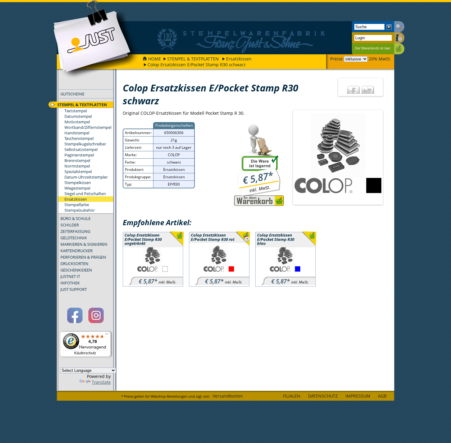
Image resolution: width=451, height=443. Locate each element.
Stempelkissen (77, 182)
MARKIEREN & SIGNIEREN (83, 244)
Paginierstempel (79, 155)
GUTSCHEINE (72, 94)
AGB (382, 396)
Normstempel (77, 166)
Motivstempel (77, 122)
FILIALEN (291, 396)
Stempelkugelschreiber (85, 144)
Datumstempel (78, 116)
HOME (154, 59)
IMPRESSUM (357, 396)
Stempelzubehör (79, 210)
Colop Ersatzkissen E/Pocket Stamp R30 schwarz (197, 64)
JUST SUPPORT (73, 289)
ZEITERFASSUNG (75, 231)
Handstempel (76, 133)
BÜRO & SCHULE (75, 218)
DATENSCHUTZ (323, 396)
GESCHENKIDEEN (76, 270)
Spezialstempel (78, 171)
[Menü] (106, 335)
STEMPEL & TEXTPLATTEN (193, 59)
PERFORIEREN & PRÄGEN (83, 257)
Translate (101, 382)
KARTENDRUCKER (76, 250)
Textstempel (75, 111)
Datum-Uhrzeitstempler (86, 177)
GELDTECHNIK (73, 238)
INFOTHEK (70, 283)
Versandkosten (228, 396)
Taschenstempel (79, 138)
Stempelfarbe (76, 204)
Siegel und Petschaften (85, 193)
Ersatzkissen (239, 59)
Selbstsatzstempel (81, 149)
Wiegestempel (77, 188)
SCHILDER (69, 225)
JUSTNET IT (70, 276)
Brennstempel (77, 160)
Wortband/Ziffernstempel (87, 127)
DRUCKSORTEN (74, 263)
